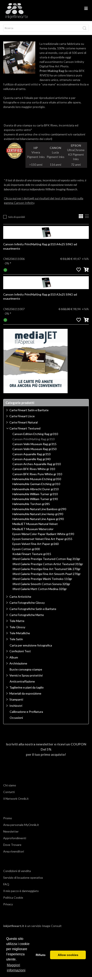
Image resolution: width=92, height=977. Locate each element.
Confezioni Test (20, 651)
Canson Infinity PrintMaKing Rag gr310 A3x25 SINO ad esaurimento (40, 296)
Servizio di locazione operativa (23, 877)
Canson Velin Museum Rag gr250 (34, 449)
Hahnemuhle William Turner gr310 (35, 494)
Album (13, 657)
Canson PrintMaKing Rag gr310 (33, 439)
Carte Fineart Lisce (22, 416)
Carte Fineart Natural (23, 422)
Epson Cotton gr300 (26, 549)
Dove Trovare (12, 845)
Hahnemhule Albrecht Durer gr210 (35, 489)
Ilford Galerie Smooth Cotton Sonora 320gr (41, 584)
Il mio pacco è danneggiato (21, 891)
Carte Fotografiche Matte (26, 615)
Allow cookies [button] (68, 955)
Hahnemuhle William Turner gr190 (35, 499)
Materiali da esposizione (25, 693)
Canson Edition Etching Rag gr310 (35, 434)
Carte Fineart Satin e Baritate (29, 410)
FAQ (6, 884)
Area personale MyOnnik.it (21, 825)
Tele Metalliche (19, 633)
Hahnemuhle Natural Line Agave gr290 (38, 519)
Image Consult (52, 926)
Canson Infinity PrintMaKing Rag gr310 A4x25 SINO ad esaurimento (40, 246)
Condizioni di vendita (17, 871)
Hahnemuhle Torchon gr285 (31, 504)
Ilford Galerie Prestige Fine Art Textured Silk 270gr (46, 569)
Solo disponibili (16, 216)
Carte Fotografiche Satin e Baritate (32, 609)
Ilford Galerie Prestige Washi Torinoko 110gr (42, 579)
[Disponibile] (5, 269)
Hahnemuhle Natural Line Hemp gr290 (37, 514)
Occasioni (16, 717)
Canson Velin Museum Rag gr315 (34, 444)
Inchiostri (15, 705)
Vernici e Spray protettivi (26, 675)
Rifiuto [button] (41, 955)
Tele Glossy (17, 627)
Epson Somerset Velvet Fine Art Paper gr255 (42, 539)
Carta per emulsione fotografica (31, 645)
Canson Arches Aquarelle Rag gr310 (36, 464)
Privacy (8, 904)
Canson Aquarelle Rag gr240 (31, 459)
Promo (7, 818)
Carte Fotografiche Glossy (27, 602)
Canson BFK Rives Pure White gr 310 (37, 474)
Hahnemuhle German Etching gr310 (36, 484)
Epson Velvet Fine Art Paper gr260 (35, 544)
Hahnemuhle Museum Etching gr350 (36, 479)
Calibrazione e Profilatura (26, 711)
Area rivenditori (13, 851)
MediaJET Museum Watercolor (32, 529)
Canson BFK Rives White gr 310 (33, 469)
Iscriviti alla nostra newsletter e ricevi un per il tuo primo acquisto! (46, 749)
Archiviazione (18, 663)
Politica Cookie (13, 897)
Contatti (9, 792)
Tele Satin (16, 639)
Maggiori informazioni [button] (16, 967)
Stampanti (16, 699)
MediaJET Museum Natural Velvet (35, 524)
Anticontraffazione (22, 681)
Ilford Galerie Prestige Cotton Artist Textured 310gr (47, 564)
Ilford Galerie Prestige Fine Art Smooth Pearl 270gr (46, 574)
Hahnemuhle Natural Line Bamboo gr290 (39, 509)
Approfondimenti (14, 838)
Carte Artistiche (20, 596)
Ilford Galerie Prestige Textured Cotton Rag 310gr (46, 559)
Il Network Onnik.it (16, 798)
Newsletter (11, 831)
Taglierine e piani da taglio (26, 687)
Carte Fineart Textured (24, 428)
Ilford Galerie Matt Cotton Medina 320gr (39, 589)
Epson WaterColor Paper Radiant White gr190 (43, 534)
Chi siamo (9, 785)
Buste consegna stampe (26, 669)
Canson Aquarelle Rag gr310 (31, 454)
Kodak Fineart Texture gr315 (31, 554)
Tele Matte (16, 621)
